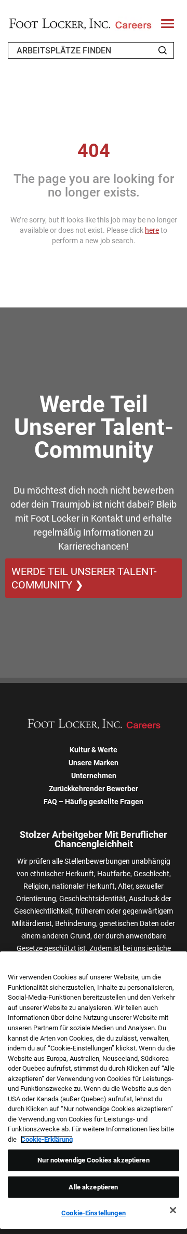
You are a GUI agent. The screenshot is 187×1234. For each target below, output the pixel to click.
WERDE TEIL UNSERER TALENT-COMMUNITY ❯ (84, 578)
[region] (93, 1090)
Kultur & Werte (93, 750)
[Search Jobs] (162, 50)
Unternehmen (93, 776)
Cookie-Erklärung (47, 1139)
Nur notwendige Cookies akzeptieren (93, 1160)
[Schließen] (173, 1210)
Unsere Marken (93, 763)
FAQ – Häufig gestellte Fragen (93, 801)
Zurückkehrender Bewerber (93, 788)
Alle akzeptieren (93, 1187)
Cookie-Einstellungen (93, 1213)
